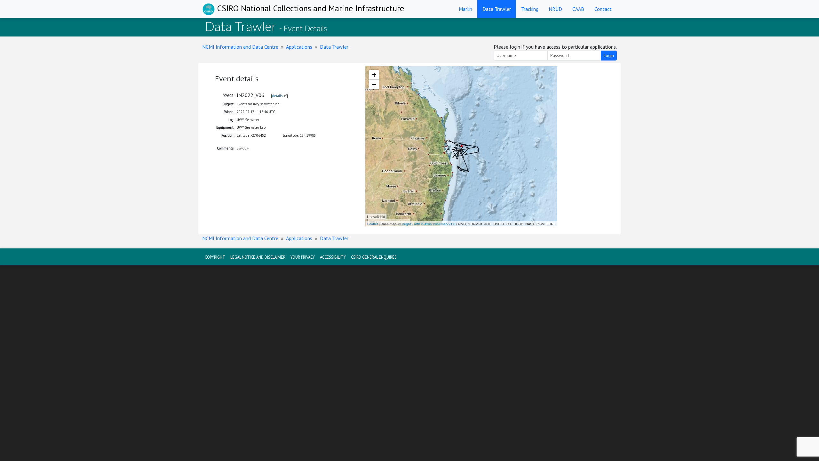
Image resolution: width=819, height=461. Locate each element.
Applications (299, 47)
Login (609, 55)
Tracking (529, 9)
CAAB (578, 9)
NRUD (555, 9)
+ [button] (374, 75)
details (277, 95)
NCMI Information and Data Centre (240, 47)
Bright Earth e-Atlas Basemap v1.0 (428, 223)
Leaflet (372, 223)
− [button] (374, 84)
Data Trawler (496, 9)
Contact (603, 9)
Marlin (465, 9)
